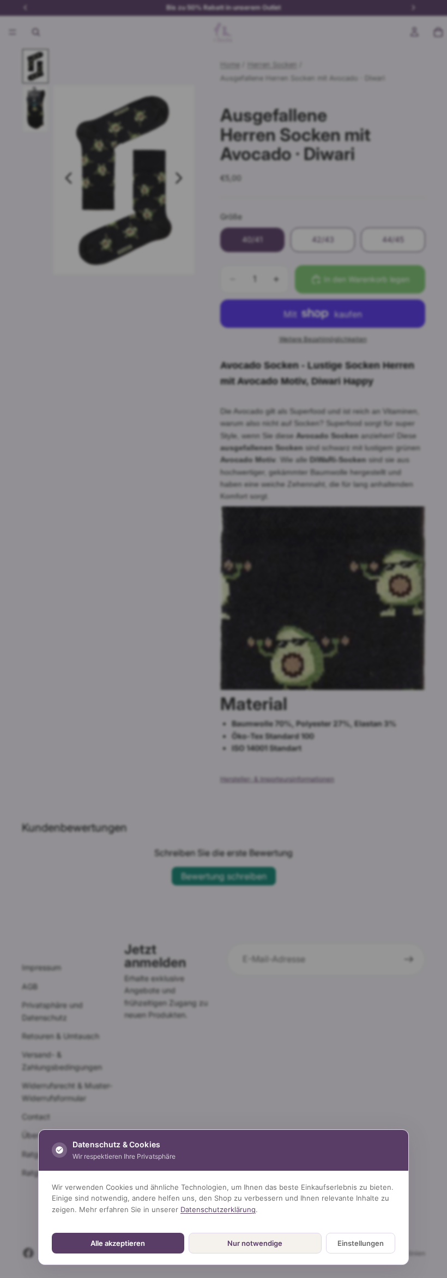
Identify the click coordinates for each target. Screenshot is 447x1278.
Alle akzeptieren (117, 1243)
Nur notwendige (254, 1243)
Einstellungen (360, 1243)
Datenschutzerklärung (218, 1209)
